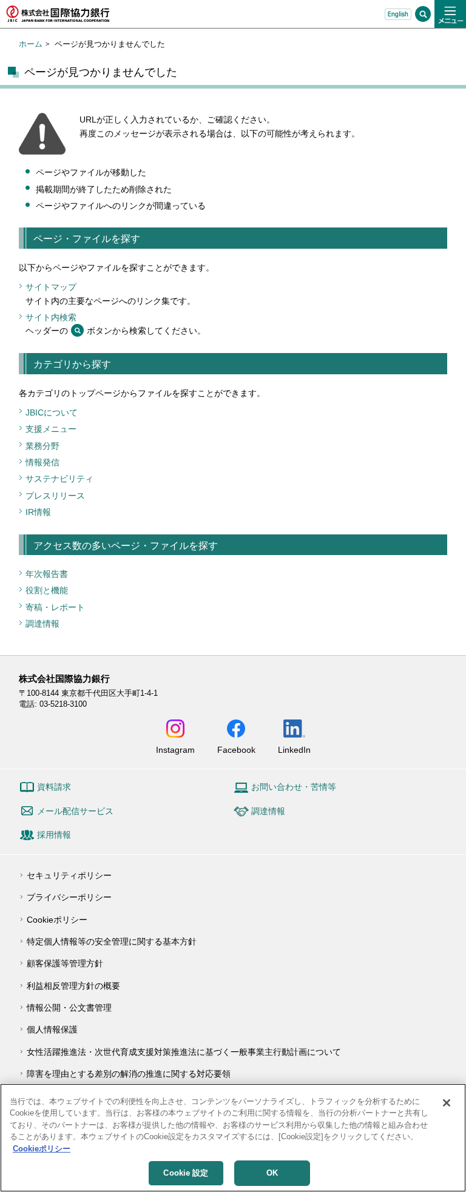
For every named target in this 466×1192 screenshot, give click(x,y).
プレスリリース (55, 495)
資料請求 (54, 787)
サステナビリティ (59, 478)
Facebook (236, 749)
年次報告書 (46, 574)
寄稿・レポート (55, 607)
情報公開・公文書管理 (69, 1007)
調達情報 (42, 623)
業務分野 (42, 446)
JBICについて (51, 412)
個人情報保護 (52, 1029)
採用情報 (54, 835)
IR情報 (38, 512)
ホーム (30, 44)
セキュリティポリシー (69, 875)
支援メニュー (50, 429)
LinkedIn (294, 749)
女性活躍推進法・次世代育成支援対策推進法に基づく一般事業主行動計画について (184, 1052)
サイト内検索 (50, 317)
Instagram (175, 749)
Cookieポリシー (57, 919)
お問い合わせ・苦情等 (293, 787)
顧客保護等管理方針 (65, 963)
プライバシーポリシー (69, 897)
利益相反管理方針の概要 (73, 986)
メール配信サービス (75, 811)
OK (272, 1172)
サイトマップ (50, 287)
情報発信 (42, 462)
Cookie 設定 (185, 1172)
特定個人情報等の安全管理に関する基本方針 (112, 941)
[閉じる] (446, 1102)
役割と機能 (46, 590)
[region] (233, 1137)
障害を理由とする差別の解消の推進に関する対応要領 (129, 1074)
